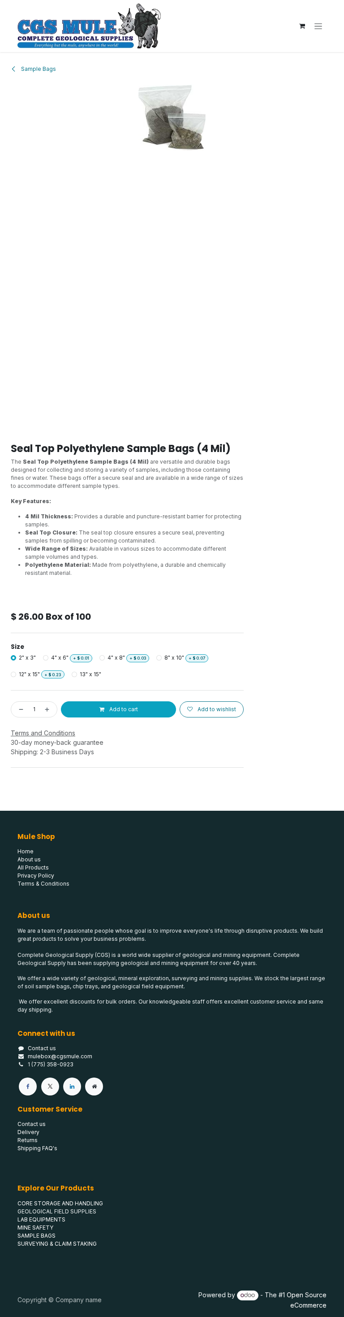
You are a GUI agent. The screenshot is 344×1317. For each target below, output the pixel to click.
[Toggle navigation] (318, 26)
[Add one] (49, 709)
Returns (27, 1140)
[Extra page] (94, 1086)
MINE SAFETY (35, 1227)
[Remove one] (19, 709)
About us (29, 859)
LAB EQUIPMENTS (41, 1219)
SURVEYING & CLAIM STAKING (57, 1243)
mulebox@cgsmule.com (60, 1056)
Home (25, 851)
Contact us (42, 1048)
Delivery (28, 1132)
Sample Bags (38, 68)
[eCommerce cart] (302, 26)
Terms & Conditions (43, 883)
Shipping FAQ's (37, 1148)
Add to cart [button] (123, 709)
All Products (33, 867)
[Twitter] (50, 1086)
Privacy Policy (35, 875)
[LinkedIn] (72, 1086)
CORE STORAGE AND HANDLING (60, 1203)
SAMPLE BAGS (36, 1235)
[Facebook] (28, 1086)
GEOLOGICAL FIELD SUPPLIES (56, 1211)
